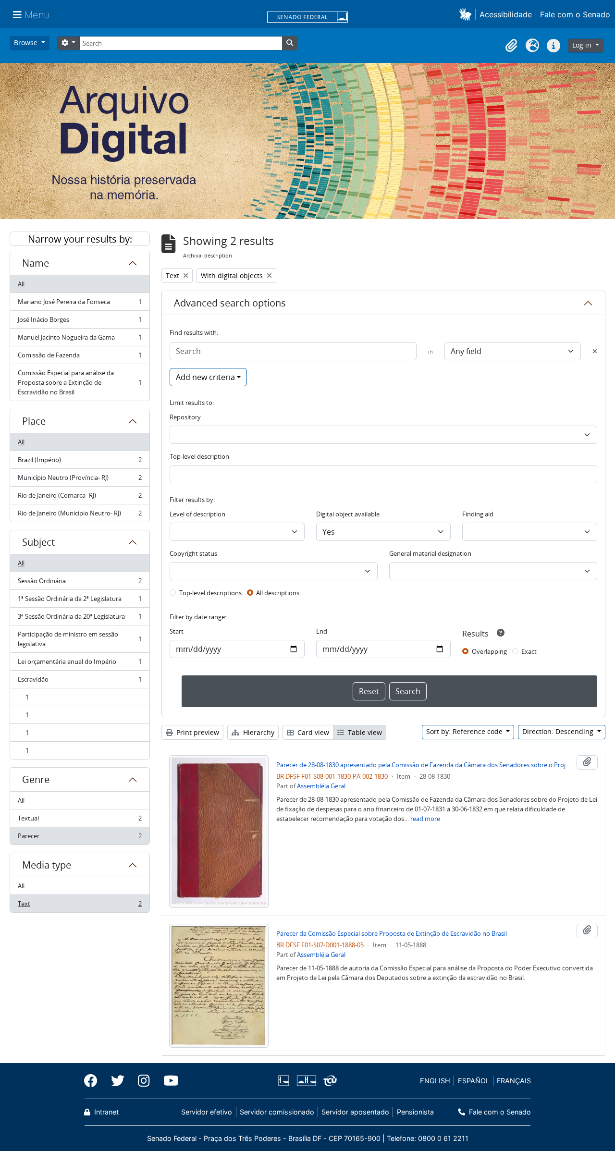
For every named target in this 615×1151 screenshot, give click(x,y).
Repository (185, 417)
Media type (46, 864)
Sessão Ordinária (79, 583)
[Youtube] (168, 1081)
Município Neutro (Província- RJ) (79, 480)
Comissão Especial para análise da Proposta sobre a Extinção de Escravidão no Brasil (79, 382)
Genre (35, 779)
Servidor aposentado (355, 1112)
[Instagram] (144, 1081)
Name (35, 263)
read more (425, 818)
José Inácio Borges (79, 322)
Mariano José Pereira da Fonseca (79, 304)
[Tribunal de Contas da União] (328, 1080)
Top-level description (199, 456)
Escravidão (79, 681)
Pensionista (415, 1112)
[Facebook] (94, 1081)
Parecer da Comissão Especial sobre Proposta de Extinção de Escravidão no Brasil (391, 933)
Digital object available (348, 514)
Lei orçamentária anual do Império (79, 664)
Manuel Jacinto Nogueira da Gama (79, 339)
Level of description (197, 514)
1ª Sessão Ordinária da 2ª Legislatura (79, 601)
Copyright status (193, 553)
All (21, 284)
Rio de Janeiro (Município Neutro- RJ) (79, 515)
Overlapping (489, 651)
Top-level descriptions (210, 592)
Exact (529, 651)
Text (79, 905)
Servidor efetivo (206, 1112)
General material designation (430, 553)
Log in (582, 44)
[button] (467, 14)
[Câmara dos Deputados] (285, 1080)
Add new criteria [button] (205, 377)
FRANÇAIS (514, 1081)
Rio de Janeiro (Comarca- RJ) (79, 497)
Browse (26, 42)
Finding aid (477, 514)
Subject (38, 542)
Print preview (196, 732)
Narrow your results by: (80, 239)
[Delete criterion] (594, 351)
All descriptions (277, 592)
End (321, 631)
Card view (312, 732)
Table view (364, 732)
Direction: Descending (558, 731)
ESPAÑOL (474, 1081)
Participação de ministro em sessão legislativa (79, 639)
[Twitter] (117, 1081)
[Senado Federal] (307, 18)
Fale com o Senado (575, 14)
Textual (79, 820)
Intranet (105, 1112)
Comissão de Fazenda (79, 357)
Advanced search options (230, 302)
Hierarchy (257, 732)
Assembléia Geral (321, 786)
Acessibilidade (506, 14)
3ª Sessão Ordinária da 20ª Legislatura (79, 618)
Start (177, 631)
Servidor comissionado (277, 1112)
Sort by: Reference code (465, 731)
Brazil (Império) (79, 462)
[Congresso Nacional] (306, 1080)
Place (34, 421)
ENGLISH (435, 1081)
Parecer (79, 838)
